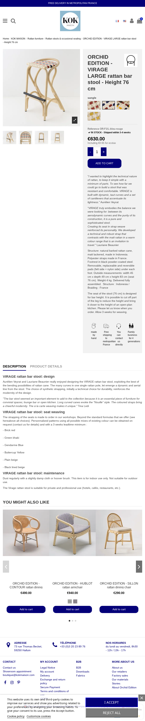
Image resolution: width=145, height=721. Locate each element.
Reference (93, 128)
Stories (116, 683)
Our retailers (119, 671)
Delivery (45, 675)
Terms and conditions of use (54, 693)
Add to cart (104, 163)
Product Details (46, 366)
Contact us (9, 667)
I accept (111, 702)
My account (47, 671)
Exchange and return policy (52, 681)
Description (14, 366)
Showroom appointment (17, 671)
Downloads (82, 671)
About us (117, 667)
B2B (78, 667)
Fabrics (80, 675)
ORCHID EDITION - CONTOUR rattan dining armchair (26, 587)
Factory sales (120, 675)
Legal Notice (47, 667)
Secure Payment (50, 687)
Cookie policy (16, 716)
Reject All (111, 712)
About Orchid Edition (124, 687)
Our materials (120, 679)
